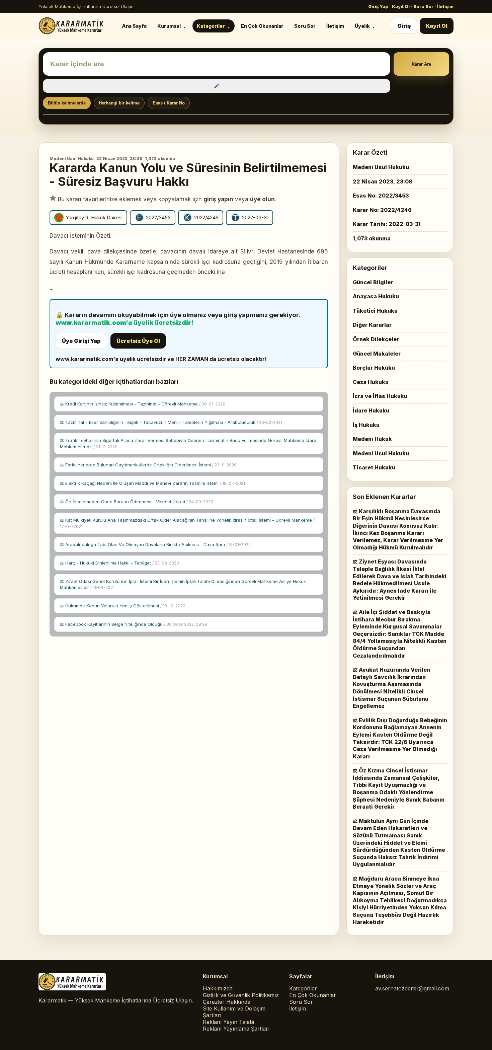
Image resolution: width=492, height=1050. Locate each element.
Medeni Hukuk (372, 439)
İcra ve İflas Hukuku (380, 396)
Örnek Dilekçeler (376, 339)
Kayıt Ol (401, 6)
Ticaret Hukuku (374, 467)
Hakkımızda (218, 988)
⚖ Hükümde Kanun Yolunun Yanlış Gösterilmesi (122, 605)
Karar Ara (421, 64)
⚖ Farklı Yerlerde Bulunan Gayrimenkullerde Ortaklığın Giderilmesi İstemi (148, 464)
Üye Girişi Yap (81, 341)
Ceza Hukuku (371, 382)
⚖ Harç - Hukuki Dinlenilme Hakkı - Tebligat (119, 563)
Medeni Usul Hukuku (72, 158)
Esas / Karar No (169, 102)
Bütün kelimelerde (67, 102)
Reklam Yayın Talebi (228, 1022)
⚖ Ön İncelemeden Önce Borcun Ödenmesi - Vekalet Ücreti (136, 501)
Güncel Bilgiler (373, 282)
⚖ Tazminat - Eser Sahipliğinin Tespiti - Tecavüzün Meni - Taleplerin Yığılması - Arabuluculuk (171, 422)
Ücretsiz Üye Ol (138, 341)
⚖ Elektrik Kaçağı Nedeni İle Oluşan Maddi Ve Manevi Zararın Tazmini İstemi (152, 483)
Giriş (404, 25)
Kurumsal (169, 26)
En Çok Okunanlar (262, 26)
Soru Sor (423, 6)
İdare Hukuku (371, 410)
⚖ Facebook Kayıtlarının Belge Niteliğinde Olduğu (133, 624)
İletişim (445, 6)
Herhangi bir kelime (119, 102)
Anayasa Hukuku (376, 296)
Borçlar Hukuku (374, 367)
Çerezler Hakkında (226, 1001)
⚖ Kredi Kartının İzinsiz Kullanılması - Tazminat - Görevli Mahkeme (142, 403)
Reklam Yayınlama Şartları (236, 1028)
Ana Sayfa (134, 26)
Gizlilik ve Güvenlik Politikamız (241, 995)
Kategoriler (211, 26)
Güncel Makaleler (377, 353)
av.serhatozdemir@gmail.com (412, 988)
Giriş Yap (378, 6)
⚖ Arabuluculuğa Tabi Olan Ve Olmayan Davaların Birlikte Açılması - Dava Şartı (155, 544)
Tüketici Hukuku (375, 310)
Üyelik (362, 26)
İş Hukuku (366, 425)
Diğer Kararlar (372, 324)
